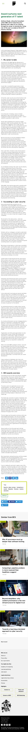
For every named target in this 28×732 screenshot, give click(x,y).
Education (10, 489)
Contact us (7, 689)
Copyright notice (4, 720)
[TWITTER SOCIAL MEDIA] (13, 478)
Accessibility (4, 680)
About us (3, 655)
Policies (3, 683)
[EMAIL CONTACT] (6, 478)
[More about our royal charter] (6, 706)
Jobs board (4, 672)
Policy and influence (21, 690)
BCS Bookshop (21, 695)
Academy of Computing (7, 666)
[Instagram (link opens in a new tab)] (9, 725)
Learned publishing (6, 669)
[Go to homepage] (14, 3)
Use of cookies (4, 722)
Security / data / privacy (10, 487)
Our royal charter (5, 660)
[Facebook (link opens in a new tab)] (2, 725)
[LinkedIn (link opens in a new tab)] (4, 725)
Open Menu (3, 3)
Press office (4, 658)
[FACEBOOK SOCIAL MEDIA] (9, 478)
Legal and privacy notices (7, 678)
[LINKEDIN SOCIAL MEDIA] (16, 478)
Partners (16, 489)
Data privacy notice (5, 718)
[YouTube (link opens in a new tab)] (7, 725)
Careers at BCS (7, 695)
